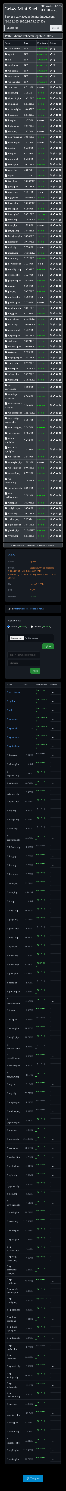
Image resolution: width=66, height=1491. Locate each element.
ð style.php (12, 1175)
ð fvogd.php (12, 910)
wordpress (13, 65)
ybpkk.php (13, 530)
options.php (14, 274)
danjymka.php (15, 136)
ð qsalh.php (12, 1148)
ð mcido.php (13, 1028)
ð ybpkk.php (13, 1450)
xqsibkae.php (14, 524)
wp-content (13, 76)
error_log (12, 170)
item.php (12, 225)
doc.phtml (13, 159)
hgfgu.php (13, 197)
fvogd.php (13, 181)
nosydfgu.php (14, 269)
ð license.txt (12, 1010)
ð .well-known (13, 692)
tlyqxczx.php (14, 346)
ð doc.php (11, 865)
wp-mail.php (14, 473)
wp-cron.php (14, 433)
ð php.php (12, 1093)
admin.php (13, 92)
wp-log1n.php (15, 462)
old (9, 59)
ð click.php (12, 828)
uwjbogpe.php (15, 357)
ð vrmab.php (13, 1212)
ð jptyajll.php (13, 991)
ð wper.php (12, 1404)
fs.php (11, 175)
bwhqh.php (13, 126)
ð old (9, 710)
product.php (14, 302)
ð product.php (13, 1111)
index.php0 (13, 214)
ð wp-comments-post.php (12, 1270)
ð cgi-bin (11, 701)
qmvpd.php (13, 319)
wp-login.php (14, 467)
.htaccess (12, 87)
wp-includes (14, 81)
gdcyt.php (13, 186)
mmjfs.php (13, 258)
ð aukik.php (12, 783)
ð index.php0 (13, 964)
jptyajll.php (14, 230)
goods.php (13, 192)
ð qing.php (12, 1130)
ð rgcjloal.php (13, 1166)
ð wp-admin (12, 728)
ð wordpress (12, 719)
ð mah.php (12, 1019)
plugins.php (14, 297)
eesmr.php (13, 164)
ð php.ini (11, 1084)
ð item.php (12, 982)
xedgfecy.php (14, 508)
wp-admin (13, 70)
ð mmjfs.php (13, 1037)
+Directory (52, 10)
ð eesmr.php (12, 883)
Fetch (35, 670)
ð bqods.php (13, 801)
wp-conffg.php (15, 412)
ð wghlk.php (13, 1239)
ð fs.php (10, 901)
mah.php (12, 247)
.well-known (14, 48)
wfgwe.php (13, 374)
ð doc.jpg (11, 856)
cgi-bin (11, 54)
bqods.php (13, 115)
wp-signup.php (15, 488)
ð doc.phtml (12, 874)
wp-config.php (15, 427)
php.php (12, 291)
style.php (12, 341)
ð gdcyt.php (12, 919)
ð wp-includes (13, 746)
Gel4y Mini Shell (21, 8)
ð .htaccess (12, 755)
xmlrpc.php (13, 519)
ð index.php (12, 955)
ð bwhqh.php (13, 819)
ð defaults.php (13, 847)
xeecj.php (13, 513)
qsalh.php (13, 324)
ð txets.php (12, 1193)
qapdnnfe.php (14, 308)
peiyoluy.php (14, 280)
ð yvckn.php (13, 1459)
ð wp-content (13, 737)
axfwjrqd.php (14, 109)
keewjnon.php (15, 236)
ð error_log (12, 892)
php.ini (11, 286)
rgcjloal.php (14, 335)
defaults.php (14, 142)
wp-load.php (14, 456)
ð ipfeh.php (12, 973)
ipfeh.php (12, 219)
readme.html (14, 330)
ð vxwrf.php (12, 1221)
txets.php (12, 352)
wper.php (12, 502)
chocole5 (30, 36)
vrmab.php (13, 363)
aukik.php (13, 103)
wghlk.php (13, 379)
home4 (19, 36)
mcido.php (13, 252)
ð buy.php (11, 810)
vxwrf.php (13, 368)
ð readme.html (13, 1157)
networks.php (14, 263)
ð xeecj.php (12, 1422)
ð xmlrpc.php (13, 1431)
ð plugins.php (13, 1102)
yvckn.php (13, 535)
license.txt (13, 241)
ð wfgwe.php (13, 1230)
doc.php (12, 153)
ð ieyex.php (12, 946)
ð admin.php (13, 764)
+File (43, 10)
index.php (13, 208)
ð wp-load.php (14, 1338)
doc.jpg (11, 148)
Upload (48, 646)
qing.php (12, 313)
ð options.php (13, 1065)
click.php (12, 131)
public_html (44, 36)
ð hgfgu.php (12, 937)
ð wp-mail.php (14, 1366)
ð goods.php (13, 928)
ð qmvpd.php (13, 1139)
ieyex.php (13, 203)
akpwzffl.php (14, 98)
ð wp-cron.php (14, 1309)
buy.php (12, 120)
